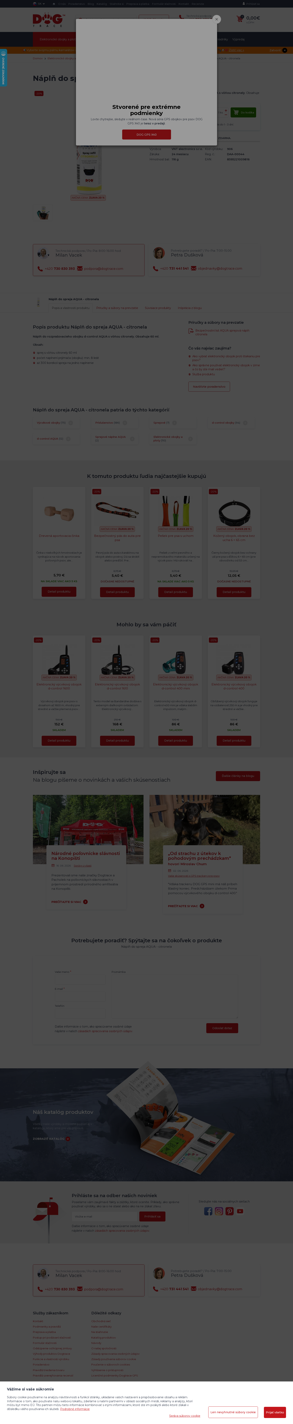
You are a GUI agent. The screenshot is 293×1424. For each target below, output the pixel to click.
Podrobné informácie (75, 1409)
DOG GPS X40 (147, 134)
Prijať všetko (275, 1412)
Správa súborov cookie (184, 1416)
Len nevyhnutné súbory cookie (233, 1412)
